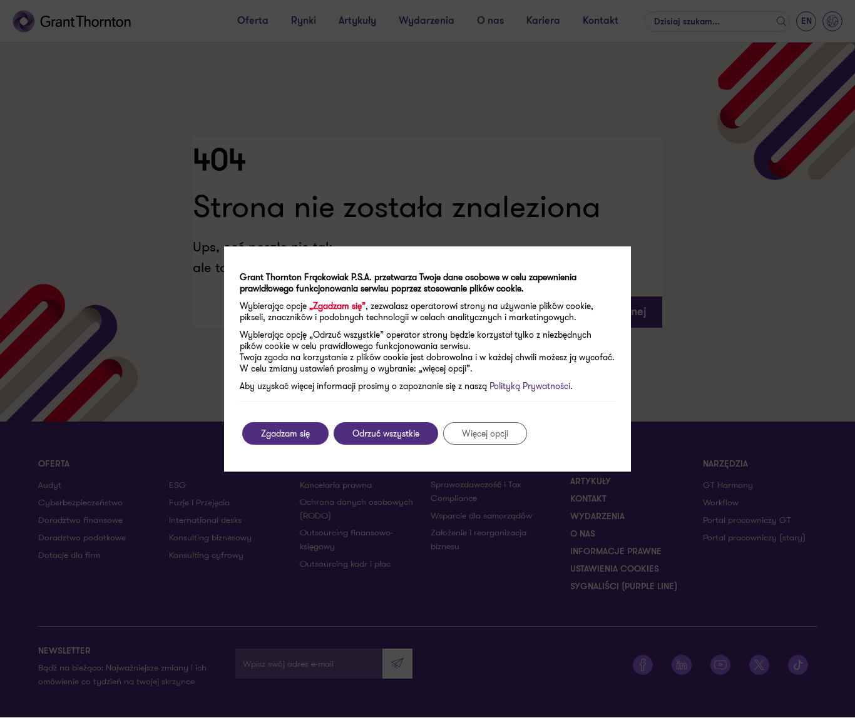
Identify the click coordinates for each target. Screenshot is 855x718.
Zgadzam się (285, 433)
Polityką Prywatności (529, 386)
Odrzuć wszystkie (385, 433)
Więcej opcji (485, 433)
